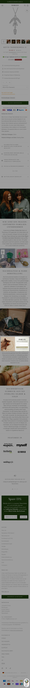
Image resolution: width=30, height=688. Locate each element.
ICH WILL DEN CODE (22, 347)
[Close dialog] (28, 337)
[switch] (26, 686)
